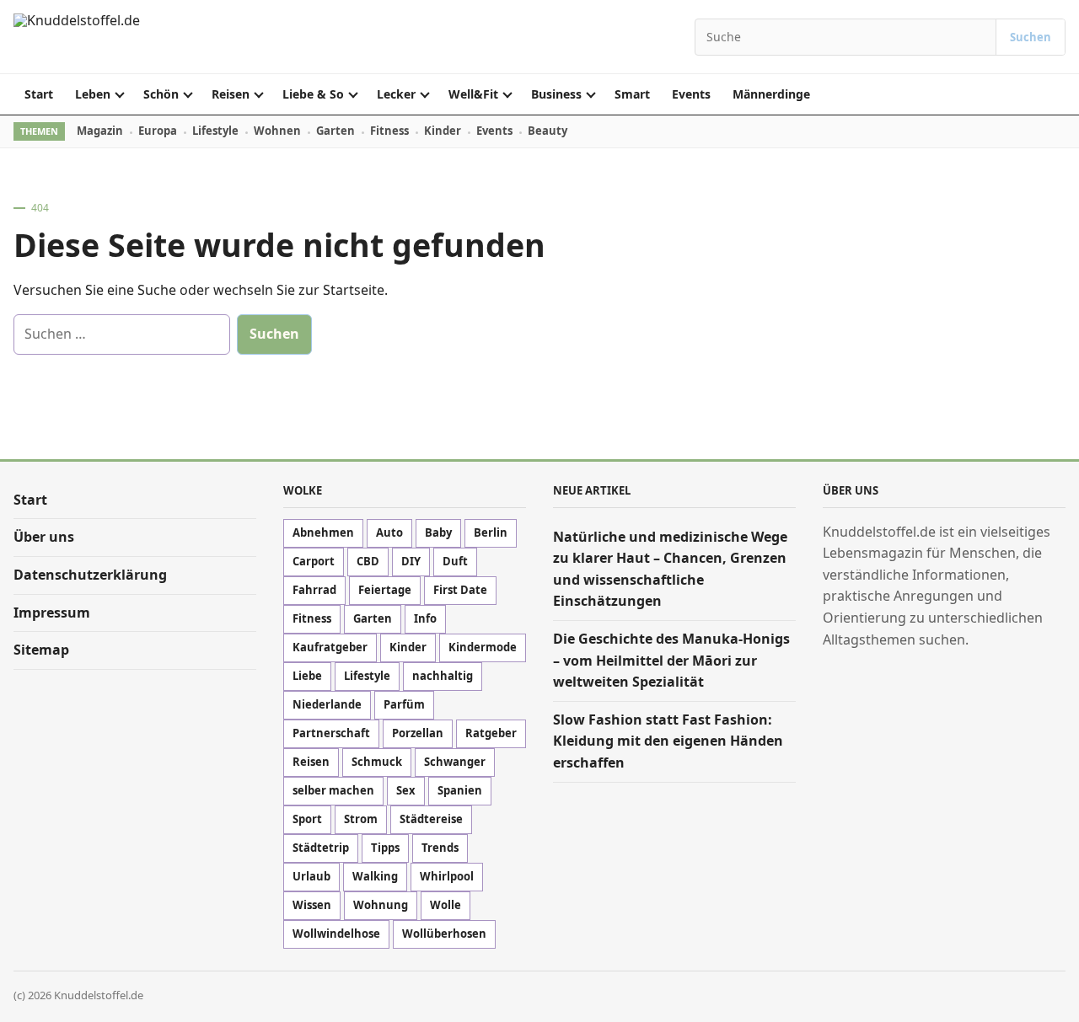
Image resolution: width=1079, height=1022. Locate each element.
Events (691, 94)
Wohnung (380, 904)
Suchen (1030, 37)
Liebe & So (313, 94)
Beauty (547, 130)
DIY (411, 561)
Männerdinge (771, 94)
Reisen (231, 94)
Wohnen (277, 130)
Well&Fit (473, 94)
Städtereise (431, 819)
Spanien (460, 790)
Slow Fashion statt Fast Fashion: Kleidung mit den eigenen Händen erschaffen (668, 741)
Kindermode (482, 647)
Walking (375, 876)
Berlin (490, 532)
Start (38, 94)
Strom (361, 819)
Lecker (396, 94)
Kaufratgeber (330, 647)
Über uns (43, 536)
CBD (368, 561)
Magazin (100, 130)
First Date (460, 589)
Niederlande (327, 704)
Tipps (385, 847)
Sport (307, 819)
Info (425, 618)
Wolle (445, 904)
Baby (438, 532)
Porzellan (417, 733)
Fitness (389, 130)
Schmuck (377, 761)
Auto (389, 532)
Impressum (51, 612)
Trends (440, 847)
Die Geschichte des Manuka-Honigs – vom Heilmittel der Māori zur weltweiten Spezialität (671, 660)
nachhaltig (442, 675)
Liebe (307, 675)
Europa (157, 130)
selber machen (333, 790)
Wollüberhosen (444, 933)
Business (556, 94)
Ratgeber (491, 733)
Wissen (312, 904)
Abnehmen (323, 532)
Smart (632, 94)
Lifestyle (215, 130)
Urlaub (311, 876)
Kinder (442, 130)
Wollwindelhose (336, 933)
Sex (406, 790)
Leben (92, 94)
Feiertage (384, 589)
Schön (161, 94)
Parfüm (404, 704)
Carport (314, 561)
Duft (455, 561)
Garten (335, 130)
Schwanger (455, 761)
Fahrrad (314, 589)
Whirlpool (447, 876)
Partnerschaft (331, 733)
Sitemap (41, 649)
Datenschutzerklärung (90, 574)
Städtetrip (321, 847)
